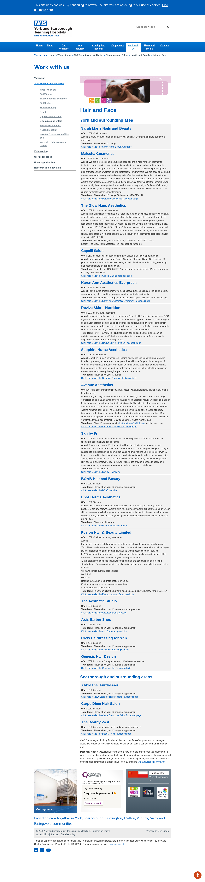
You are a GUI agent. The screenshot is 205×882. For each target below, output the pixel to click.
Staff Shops (46, 94)
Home (39, 45)
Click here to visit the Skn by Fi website (100, 472)
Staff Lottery (46, 103)
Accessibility (42, 834)
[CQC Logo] (91, 777)
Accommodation (48, 130)
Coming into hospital (98, 47)
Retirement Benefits (50, 125)
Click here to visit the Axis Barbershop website (104, 631)
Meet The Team (48, 90)
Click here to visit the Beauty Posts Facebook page (106, 734)
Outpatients (117, 45)
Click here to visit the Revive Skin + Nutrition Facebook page (111, 343)
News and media (149, 47)
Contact (164, 45)
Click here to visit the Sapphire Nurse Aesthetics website (109, 378)
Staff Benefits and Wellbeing (88, 55)
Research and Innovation (47, 168)
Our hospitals (64, 47)
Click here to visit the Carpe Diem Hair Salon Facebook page (111, 715)
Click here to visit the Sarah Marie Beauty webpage (106, 147)
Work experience (43, 157)
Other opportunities (44, 162)
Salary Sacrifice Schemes (53, 99)
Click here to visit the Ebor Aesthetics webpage (104, 525)
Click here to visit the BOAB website (99, 490)
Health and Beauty (140, 55)
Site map (54, 834)
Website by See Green (157, 831)
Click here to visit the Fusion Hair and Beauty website (107, 594)
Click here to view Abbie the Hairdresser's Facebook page (109, 697)
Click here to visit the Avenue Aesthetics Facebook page (109, 426)
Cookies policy (68, 834)
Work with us (133, 47)
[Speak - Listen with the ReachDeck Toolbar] (198, 875)
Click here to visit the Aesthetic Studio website (103, 613)
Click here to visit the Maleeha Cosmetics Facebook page (109, 199)
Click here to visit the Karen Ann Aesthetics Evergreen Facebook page (115, 301)
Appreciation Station (50, 116)
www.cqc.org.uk (116, 844)
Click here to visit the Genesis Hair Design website (106, 668)
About (50, 45)
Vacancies (39, 78)
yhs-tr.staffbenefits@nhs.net (131, 423)
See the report (92, 803)
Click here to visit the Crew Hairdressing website (105, 649)
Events (43, 112)
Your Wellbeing (48, 107)
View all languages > (158, 779)
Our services (80, 47)
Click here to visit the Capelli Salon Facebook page (106, 276)
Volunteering (41, 151)
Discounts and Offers (117, 55)
